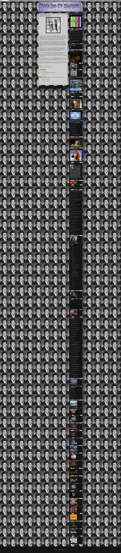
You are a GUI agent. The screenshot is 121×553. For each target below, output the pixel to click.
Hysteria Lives (72, 393)
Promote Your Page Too (72, 48)
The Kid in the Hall (74, 368)
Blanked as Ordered (74, 327)
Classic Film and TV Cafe (75, 123)
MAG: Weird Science (73, 223)
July (72, 263)
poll (47, 67)
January (73, 284)
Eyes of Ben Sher (74, 336)
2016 (72, 249)
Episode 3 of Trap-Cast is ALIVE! (75, 32)
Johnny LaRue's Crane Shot (75, 347)
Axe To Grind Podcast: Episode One (75, 187)
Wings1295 (43, 71)
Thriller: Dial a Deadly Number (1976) (75, 267)
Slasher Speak (73, 360)
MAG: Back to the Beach (73, 193)
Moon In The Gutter (74, 352)
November (73, 258)
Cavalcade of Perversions (75, 329)
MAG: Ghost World (73, 218)
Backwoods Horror (74, 325)
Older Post (65, 87)
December (73, 257)
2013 (72, 253)
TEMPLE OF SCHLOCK (74, 364)
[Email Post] (53, 65)
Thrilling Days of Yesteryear (75, 134)
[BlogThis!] (55, 65)
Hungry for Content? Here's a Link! (75, 275)
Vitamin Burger (73, 372)
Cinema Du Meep (73, 332)
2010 (72, 286)
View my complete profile (74, 178)
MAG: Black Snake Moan (74, 220)
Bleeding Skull (72, 388)
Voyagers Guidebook (74, 374)
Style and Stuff (73, 362)
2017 (72, 248)
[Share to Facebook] (57, 65)
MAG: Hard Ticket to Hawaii (74, 197)
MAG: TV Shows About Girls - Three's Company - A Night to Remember (75, 199)
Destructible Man (74, 334)
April (72, 280)
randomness (50, 67)
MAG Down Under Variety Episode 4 (75, 192)
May (72, 279)
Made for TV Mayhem (72, 46)
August (73, 262)
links (42, 67)
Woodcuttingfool (74, 376)
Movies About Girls (74, 354)
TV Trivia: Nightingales (75, 264)
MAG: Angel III (72, 203)
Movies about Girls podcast (54, 61)
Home (53, 87)
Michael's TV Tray (74, 129)
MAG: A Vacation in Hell (73, 233)
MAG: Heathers (72, 226)
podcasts (44, 67)
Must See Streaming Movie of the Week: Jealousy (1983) (75, 272)
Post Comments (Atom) (55, 89)
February (73, 283)
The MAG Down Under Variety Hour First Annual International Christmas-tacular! (75, 214)
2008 (72, 288)
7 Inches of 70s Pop (74, 321)
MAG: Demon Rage (73, 201)
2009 (72, 287)
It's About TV (73, 127)
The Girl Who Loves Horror (75, 366)
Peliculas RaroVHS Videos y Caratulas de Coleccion (75, 357)
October (73, 259)
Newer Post (41, 87)
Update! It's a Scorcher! (75, 276)
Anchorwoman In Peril (74, 323)
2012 (72, 254)
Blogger (65, 549)
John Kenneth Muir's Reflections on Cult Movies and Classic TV (75, 344)
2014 (72, 252)
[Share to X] (56, 65)
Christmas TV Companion (43, 53)
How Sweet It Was (74, 125)
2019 (72, 245)
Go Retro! (72, 340)
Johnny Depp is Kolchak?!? (74, 270)
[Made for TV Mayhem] (70, 47)
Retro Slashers (72, 396)
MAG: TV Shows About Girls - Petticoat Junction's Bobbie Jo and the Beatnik (76, 211)
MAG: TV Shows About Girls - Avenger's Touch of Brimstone (74, 217)
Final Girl (72, 338)
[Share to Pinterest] (58, 65)
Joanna (42, 75)
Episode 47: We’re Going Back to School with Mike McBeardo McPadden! (75, 41)
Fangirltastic (72, 390)
